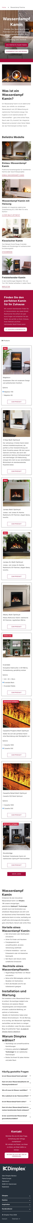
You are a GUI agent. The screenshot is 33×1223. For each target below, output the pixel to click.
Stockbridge (7, 252)
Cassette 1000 (9, 745)
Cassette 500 (8, 748)
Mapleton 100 (8, 392)
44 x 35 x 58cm (9, 679)
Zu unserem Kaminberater (15, 329)
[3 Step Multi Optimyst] (16, 423)
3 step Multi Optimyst (11, 215)
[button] (16, 1196)
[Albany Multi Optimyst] (16, 597)
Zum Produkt (16, 402)
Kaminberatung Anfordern (16, 51)
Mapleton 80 (8, 395)
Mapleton (6, 286)
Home (4, 7)
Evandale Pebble (9, 686)
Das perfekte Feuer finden (16, 45)
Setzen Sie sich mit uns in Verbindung (16, 1155)
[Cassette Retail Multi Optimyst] (16, 776)
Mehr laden (16, 874)
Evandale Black (9, 682)
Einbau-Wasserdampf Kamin (13, 175)
